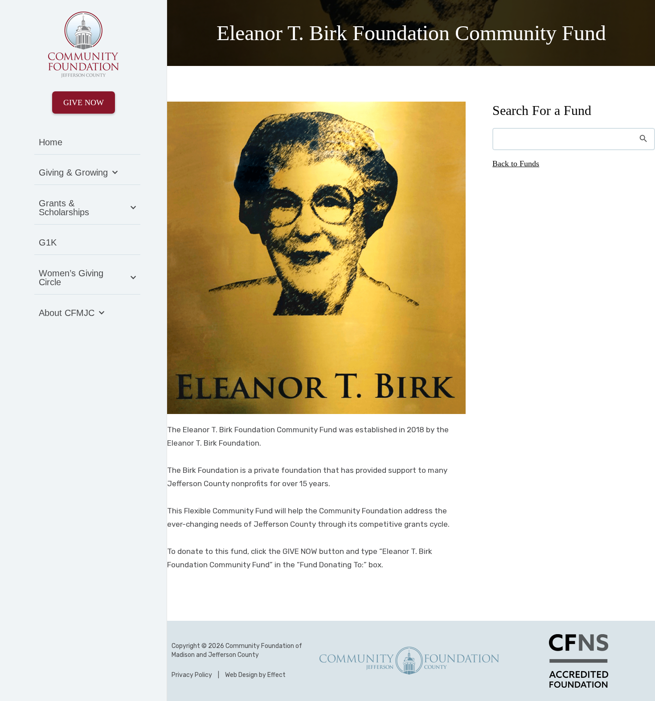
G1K (48, 242)
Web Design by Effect (255, 675)
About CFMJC (66, 313)
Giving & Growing (73, 172)
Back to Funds (515, 163)
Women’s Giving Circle (71, 277)
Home (50, 142)
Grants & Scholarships (64, 207)
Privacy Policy (192, 675)
